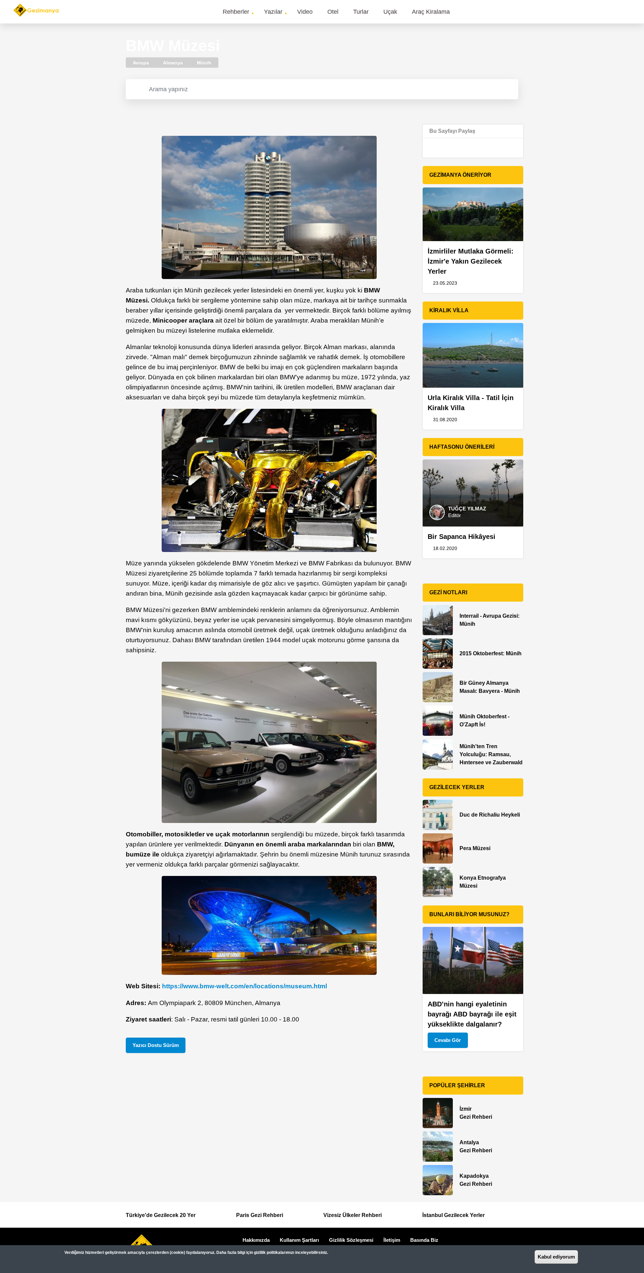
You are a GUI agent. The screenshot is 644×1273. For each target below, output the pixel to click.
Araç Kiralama (431, 11)
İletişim (391, 1240)
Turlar (361, 11)
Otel (332, 11)
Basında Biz (424, 1240)
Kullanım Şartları (299, 1240)
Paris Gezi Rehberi (259, 1215)
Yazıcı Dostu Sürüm (155, 1045)
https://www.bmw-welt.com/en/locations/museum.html (244, 986)
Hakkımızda (256, 1240)
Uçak (390, 11)
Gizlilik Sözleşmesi (351, 1240)
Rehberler (236, 11)
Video (305, 11)
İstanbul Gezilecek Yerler (453, 1215)
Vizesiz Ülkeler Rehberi (352, 1215)
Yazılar (273, 11)
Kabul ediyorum (556, 1257)
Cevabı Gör (447, 1040)
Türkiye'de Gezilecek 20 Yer (161, 1215)
